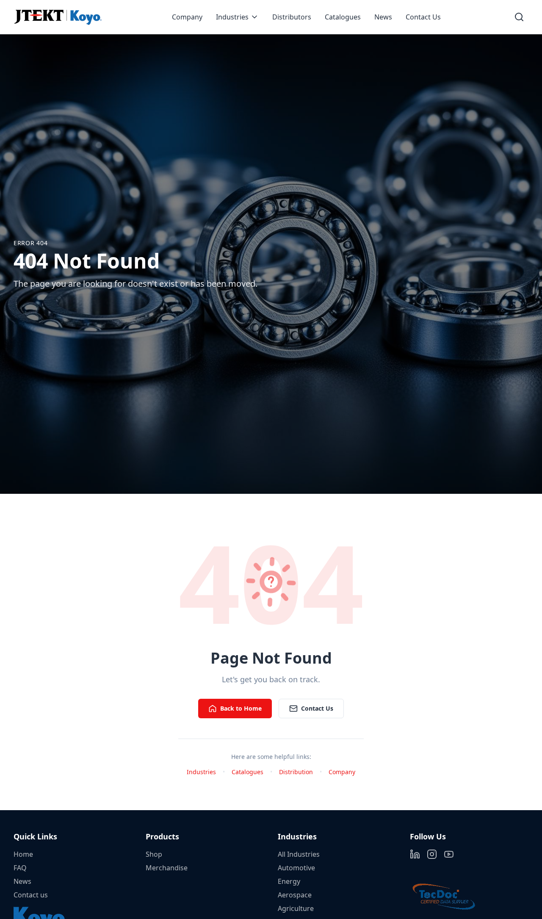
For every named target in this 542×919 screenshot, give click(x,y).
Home (23, 854)
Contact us (31, 895)
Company (187, 17)
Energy (289, 881)
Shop (154, 854)
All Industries (299, 854)
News (383, 17)
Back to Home (241, 708)
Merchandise (167, 867)
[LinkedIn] (415, 854)
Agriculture (296, 908)
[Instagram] (432, 854)
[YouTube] (449, 854)
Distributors (291, 17)
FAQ (20, 867)
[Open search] (519, 17)
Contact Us (423, 17)
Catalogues (343, 17)
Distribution (296, 772)
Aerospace (295, 895)
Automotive (296, 867)
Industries (232, 17)
